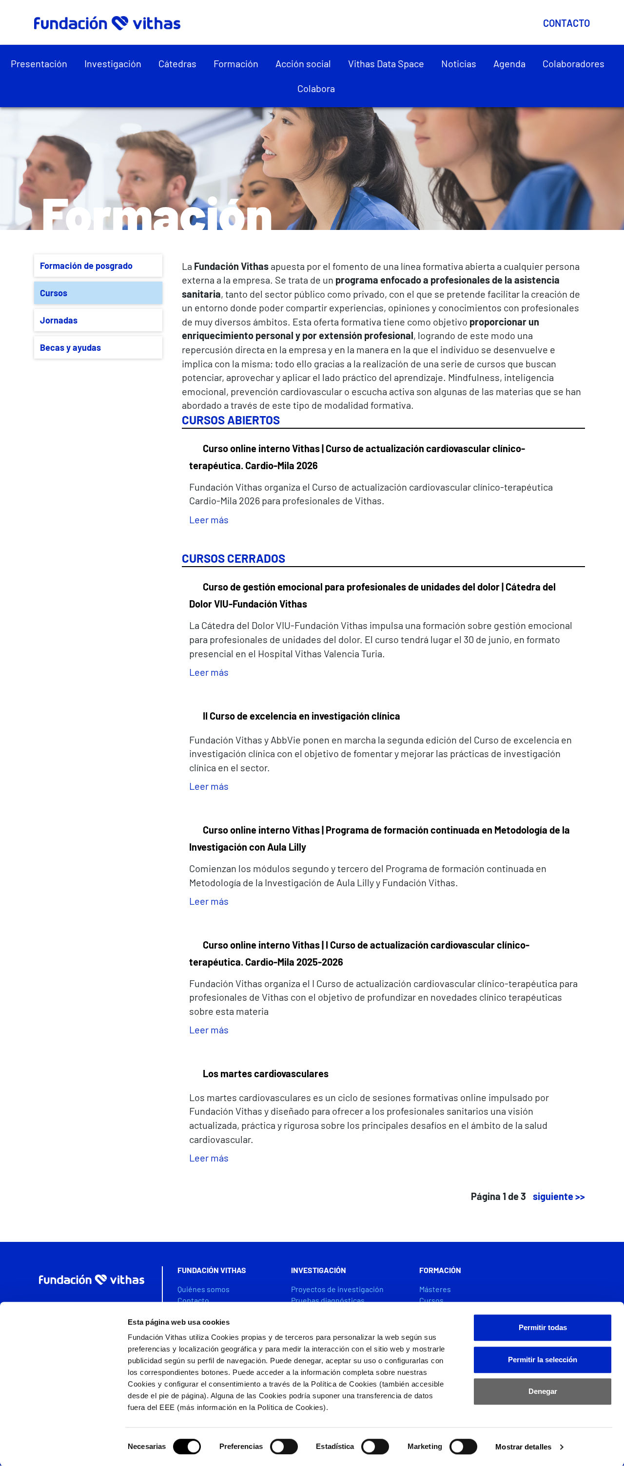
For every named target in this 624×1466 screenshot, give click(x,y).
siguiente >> (559, 1196)
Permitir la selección (542, 1359)
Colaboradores (573, 63)
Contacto (566, 23)
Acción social (303, 63)
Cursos (53, 292)
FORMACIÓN (440, 1270)
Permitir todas (543, 1327)
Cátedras (177, 63)
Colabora (316, 88)
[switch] (284, 1446)
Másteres (435, 1289)
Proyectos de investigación (337, 1289)
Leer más (209, 519)
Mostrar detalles (523, 1447)
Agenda (509, 63)
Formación (236, 63)
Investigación (112, 63)
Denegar (542, 1391)
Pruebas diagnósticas (328, 1300)
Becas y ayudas (70, 347)
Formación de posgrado (86, 265)
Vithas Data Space (386, 63)
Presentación (39, 63)
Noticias (458, 63)
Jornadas (59, 320)
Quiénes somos (203, 1289)
